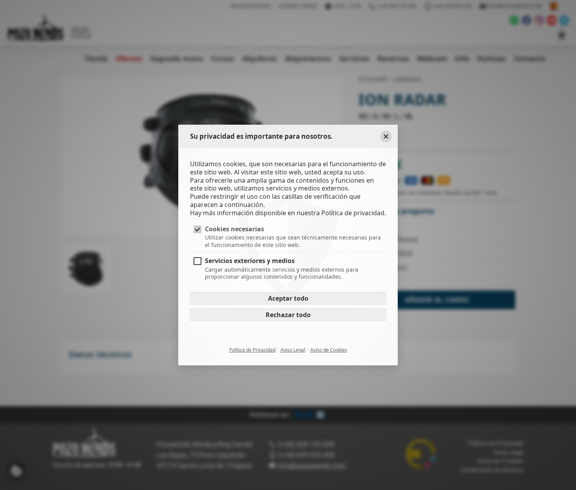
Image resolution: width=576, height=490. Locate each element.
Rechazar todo (288, 314)
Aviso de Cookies (328, 350)
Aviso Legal (293, 350)
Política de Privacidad (252, 350)
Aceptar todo (288, 298)
